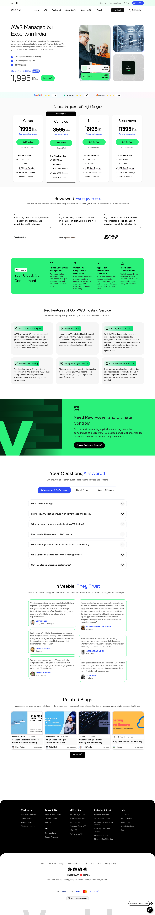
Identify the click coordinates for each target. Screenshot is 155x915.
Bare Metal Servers (101, 814)
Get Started (28, 142)
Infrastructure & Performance (54, 490)
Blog (122, 830)
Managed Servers (101, 835)
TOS (85, 863)
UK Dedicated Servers (103, 818)
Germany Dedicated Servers (102, 830)
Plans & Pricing (82, 490)
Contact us (125, 814)
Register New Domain (53, 814)
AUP (92, 863)
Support (103, 3)
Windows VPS (75, 822)
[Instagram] (75, 869)
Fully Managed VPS (77, 818)
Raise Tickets (126, 822)
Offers (126, 3)
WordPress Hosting (28, 814)
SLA (99, 863)
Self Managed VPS (77, 814)
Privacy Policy (110, 863)
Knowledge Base (115, 3)
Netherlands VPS (77, 834)
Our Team (52, 863)
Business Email (50, 833)
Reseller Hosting (27, 822)
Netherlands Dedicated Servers (103, 823)
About (41, 863)
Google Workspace (52, 837)
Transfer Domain (51, 818)
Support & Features (106, 490)
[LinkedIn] (85, 869)
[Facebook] (70, 869)
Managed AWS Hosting (103, 839)
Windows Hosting (28, 826)
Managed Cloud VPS (78, 826)
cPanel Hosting (27, 818)
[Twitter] (80, 869)
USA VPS (73, 830)
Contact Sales (28, 147)
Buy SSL (48, 822)
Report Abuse (126, 818)
